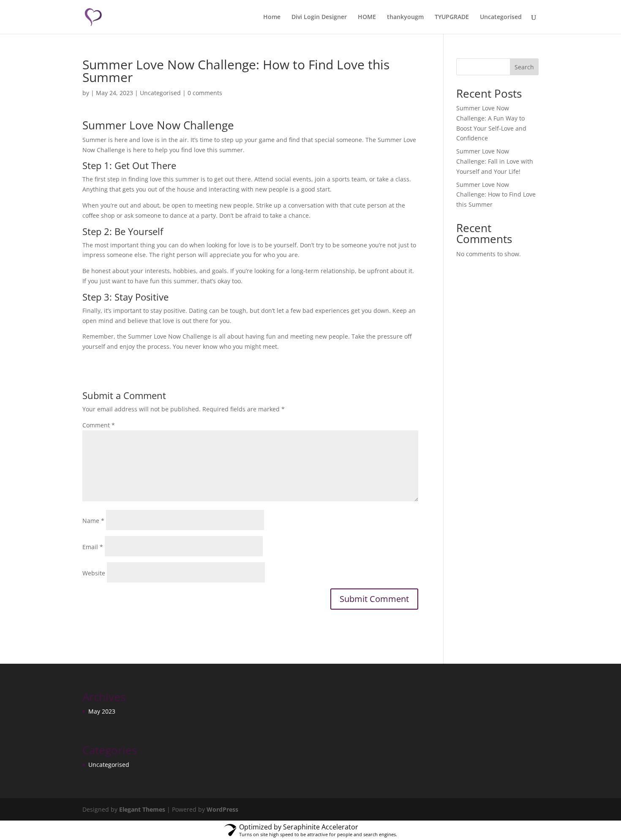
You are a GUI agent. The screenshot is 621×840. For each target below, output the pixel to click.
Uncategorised (501, 17)
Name (93, 521)
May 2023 (101, 711)
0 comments (205, 93)
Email (92, 547)
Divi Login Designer (319, 17)
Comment (98, 425)
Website (93, 573)
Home (272, 17)
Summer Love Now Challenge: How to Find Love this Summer (496, 195)
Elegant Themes (142, 809)
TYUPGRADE (452, 17)
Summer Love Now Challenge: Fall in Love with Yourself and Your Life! (494, 161)
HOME (367, 17)
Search (524, 67)
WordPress (222, 809)
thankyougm (405, 17)
